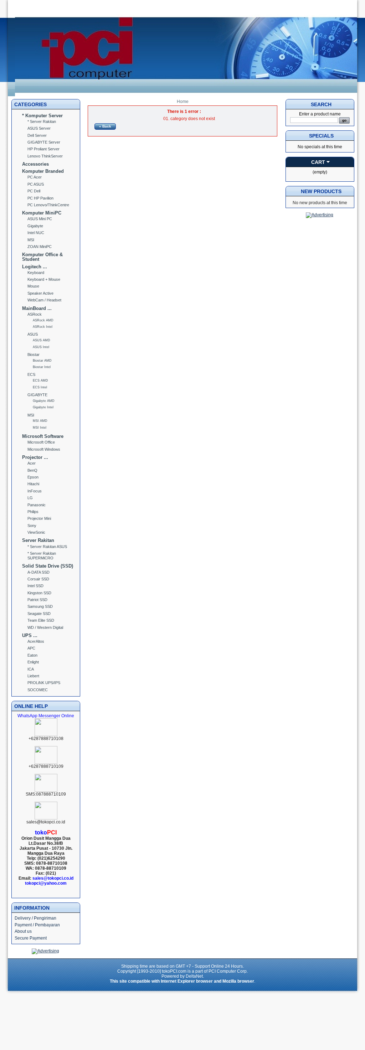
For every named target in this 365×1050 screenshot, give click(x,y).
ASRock (34, 314)
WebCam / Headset (44, 300)
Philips (32, 512)
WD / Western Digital (45, 627)
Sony (31, 525)
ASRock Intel (42, 327)
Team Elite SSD (40, 620)
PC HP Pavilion (40, 198)
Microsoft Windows (43, 449)
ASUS (32, 334)
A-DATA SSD (38, 572)
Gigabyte (35, 226)
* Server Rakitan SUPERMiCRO (41, 555)
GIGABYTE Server (43, 142)
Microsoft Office (41, 442)
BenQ (32, 470)
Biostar (33, 354)
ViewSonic (36, 532)
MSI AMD (40, 421)
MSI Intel (39, 427)
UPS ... (29, 635)
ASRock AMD (43, 320)
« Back (105, 126)
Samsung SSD (40, 606)
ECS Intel (40, 387)
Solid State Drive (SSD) (47, 566)
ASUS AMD (41, 340)
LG (30, 498)
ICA (30, 669)
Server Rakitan (38, 540)
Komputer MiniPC (41, 213)
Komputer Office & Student (42, 257)
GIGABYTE (37, 395)
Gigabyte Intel (43, 407)
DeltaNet (194, 976)
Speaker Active (40, 293)
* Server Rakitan (41, 121)
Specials (321, 136)
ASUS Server (39, 128)
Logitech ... (34, 266)
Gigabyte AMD (44, 401)
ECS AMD (40, 380)
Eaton (32, 655)
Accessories (35, 164)
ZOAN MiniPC (39, 246)
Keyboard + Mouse (43, 279)
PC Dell (33, 191)
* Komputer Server (42, 115)
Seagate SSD (39, 613)
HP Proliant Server (43, 149)
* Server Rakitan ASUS (47, 546)
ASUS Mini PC (39, 219)
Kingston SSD (39, 593)
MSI (30, 240)
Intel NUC (35, 233)
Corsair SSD (38, 579)
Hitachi (33, 484)
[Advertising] (45, 950)
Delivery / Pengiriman (35, 918)
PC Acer (34, 177)
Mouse (33, 286)
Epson (32, 477)
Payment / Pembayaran (37, 924)
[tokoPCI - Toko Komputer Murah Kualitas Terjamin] (186, 94)
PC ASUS (35, 184)
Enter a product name (320, 114)
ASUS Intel (41, 347)
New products (321, 191)
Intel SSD (35, 586)
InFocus (34, 491)
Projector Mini (39, 518)
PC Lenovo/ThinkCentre (48, 205)
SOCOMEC (37, 690)
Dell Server (37, 135)
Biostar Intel (42, 367)
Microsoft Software (42, 436)
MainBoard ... (37, 308)
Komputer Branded (43, 171)
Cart (318, 162)
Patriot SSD (37, 600)
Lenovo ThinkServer (45, 156)
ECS (31, 374)
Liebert (33, 676)
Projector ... (35, 457)
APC (31, 648)
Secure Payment (31, 938)
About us (23, 931)
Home (183, 101)
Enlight (33, 662)
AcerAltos (35, 641)
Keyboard (35, 272)
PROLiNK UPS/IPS (43, 683)
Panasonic (36, 505)
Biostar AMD (42, 360)
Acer (31, 463)
